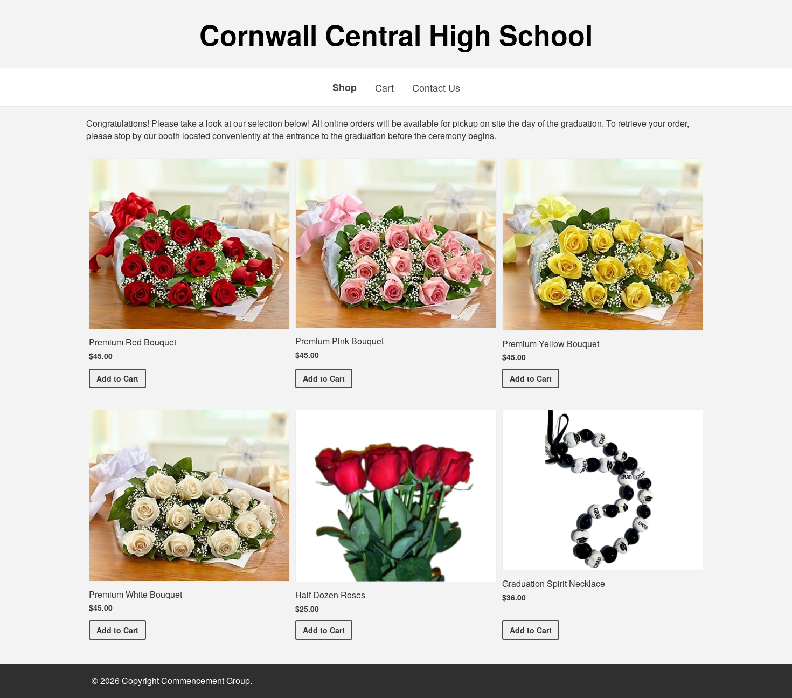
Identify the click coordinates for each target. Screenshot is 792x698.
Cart (384, 87)
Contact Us (436, 87)
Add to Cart (121, 378)
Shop (344, 87)
